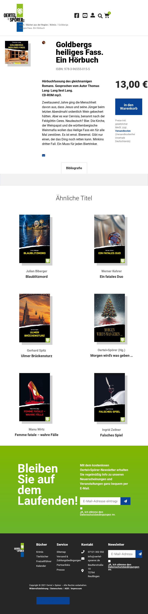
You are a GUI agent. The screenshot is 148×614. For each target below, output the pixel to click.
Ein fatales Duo (111, 277)
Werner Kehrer (111, 271)
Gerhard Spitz (36, 350)
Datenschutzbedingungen (95, 514)
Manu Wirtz (37, 429)
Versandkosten (123, 131)
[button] (22, 20)
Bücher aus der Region (37, 25)
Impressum (76, 588)
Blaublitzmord (37, 277)
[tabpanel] (74, 179)
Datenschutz (56, 588)
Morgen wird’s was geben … (111, 355)
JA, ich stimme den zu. (97, 513)
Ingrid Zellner (111, 430)
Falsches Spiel (111, 435)
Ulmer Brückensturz (36, 356)
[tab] (74, 168)
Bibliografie (74, 168)
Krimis (53, 25)
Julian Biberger (36, 271)
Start (21, 25)
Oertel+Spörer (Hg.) (111, 350)
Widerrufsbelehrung (38, 588)
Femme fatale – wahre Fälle (36, 435)
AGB (67, 588)
